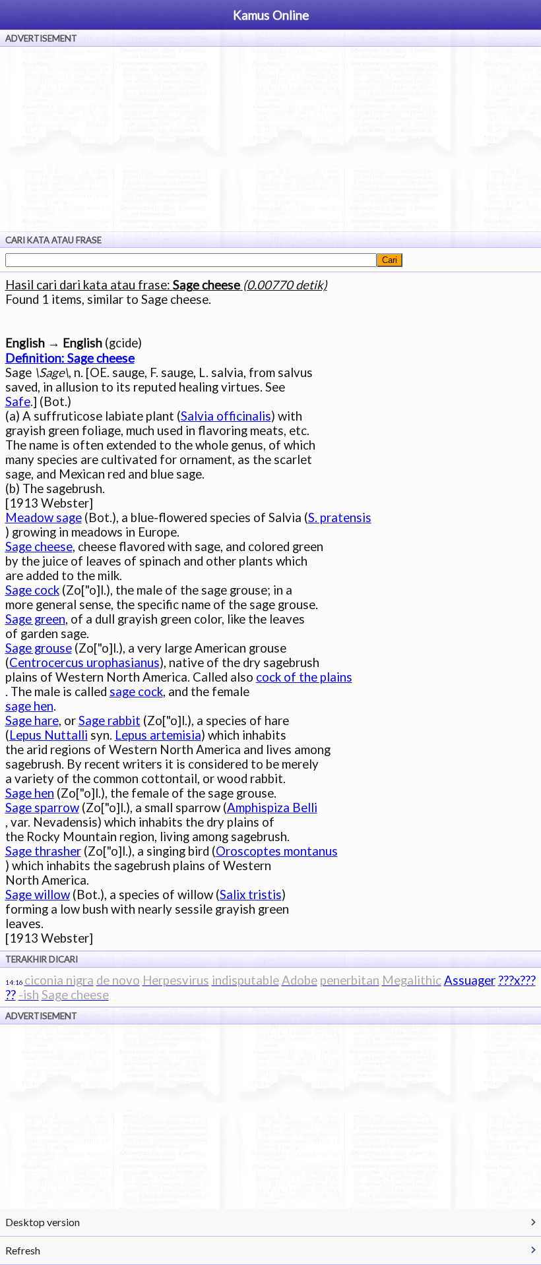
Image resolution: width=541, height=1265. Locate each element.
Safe (17, 401)
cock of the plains (304, 677)
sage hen (29, 706)
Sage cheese (39, 546)
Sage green (35, 619)
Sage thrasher (43, 851)
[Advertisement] (270, 139)
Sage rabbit (110, 720)
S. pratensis (339, 517)
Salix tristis (251, 894)
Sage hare (32, 720)
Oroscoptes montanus (277, 851)
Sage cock (32, 590)
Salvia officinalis (226, 416)
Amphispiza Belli (272, 807)
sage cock (136, 691)
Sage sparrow (42, 807)
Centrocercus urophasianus (84, 662)
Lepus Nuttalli (48, 735)
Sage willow (37, 894)
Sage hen (29, 793)
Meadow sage (43, 517)
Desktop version (42, 1222)
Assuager (469, 980)
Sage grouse (38, 648)
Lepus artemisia (158, 735)
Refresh (22, 1250)
